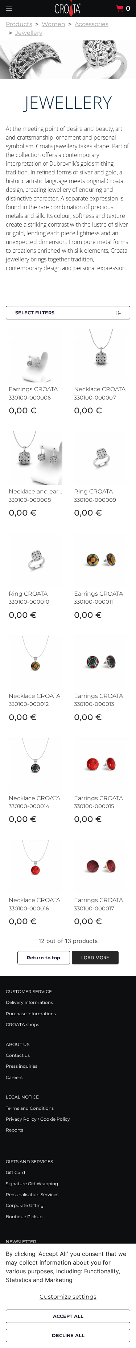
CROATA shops (22, 1024)
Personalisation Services (32, 1194)
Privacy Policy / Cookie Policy (38, 1119)
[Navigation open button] (9, 8)
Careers (14, 1077)
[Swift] (67, 8)
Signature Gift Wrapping (32, 1183)
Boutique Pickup (24, 1216)
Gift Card (15, 1172)
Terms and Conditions (30, 1108)
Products (19, 24)
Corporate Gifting (25, 1205)
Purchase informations (31, 1013)
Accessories (91, 24)
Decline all (68, 1335)
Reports (14, 1130)
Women (53, 24)
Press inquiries (21, 1066)
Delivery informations (29, 1002)
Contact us (18, 1055)
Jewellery (28, 32)
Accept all (68, 1316)
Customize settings (68, 1296)
